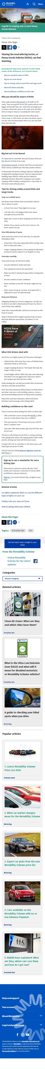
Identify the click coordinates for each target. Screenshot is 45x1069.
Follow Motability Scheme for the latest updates (19, 561)
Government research (9, 165)
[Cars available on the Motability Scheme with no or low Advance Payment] (22, 903)
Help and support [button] (10, 998)
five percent (21, 102)
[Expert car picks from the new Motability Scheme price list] (22, 853)
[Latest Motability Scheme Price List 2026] (22, 760)
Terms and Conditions (9, 1051)
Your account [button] (8, 1007)
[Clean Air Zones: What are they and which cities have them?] (22, 612)
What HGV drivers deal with (14, 87)
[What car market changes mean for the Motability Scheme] (22, 805)
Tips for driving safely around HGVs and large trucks (23, 83)
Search (34, 3)
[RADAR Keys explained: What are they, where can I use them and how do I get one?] (22, 953)
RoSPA (32, 416)
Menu (40, 4)
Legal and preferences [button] (13, 1025)
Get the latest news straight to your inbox (22, 543)
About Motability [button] (11, 1016)
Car (30, 530)
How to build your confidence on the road (19, 91)
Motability (17, 1044)
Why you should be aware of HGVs (16, 75)
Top (42, 1056)
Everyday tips (18, 530)
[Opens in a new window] (4, 47)
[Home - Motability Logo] (8, 4)
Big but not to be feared (13, 79)
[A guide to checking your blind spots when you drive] (22, 706)
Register (7, 477)
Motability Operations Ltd (30, 1041)
